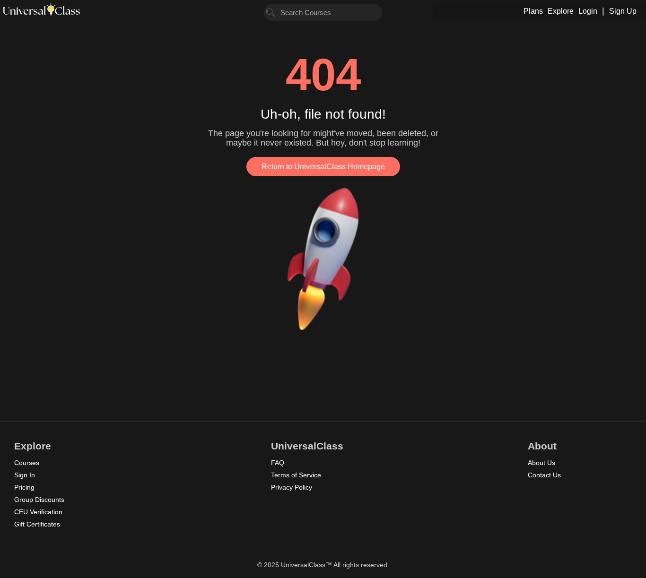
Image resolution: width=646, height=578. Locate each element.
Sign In (24, 475)
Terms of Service (296, 475)
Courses (26, 462)
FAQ (277, 462)
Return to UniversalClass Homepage (323, 167)
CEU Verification (38, 512)
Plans (533, 11)
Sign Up (623, 11)
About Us (541, 462)
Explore (561, 11)
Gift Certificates (37, 524)
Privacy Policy (291, 487)
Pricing (24, 487)
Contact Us (544, 475)
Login (587, 11)
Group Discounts (39, 499)
